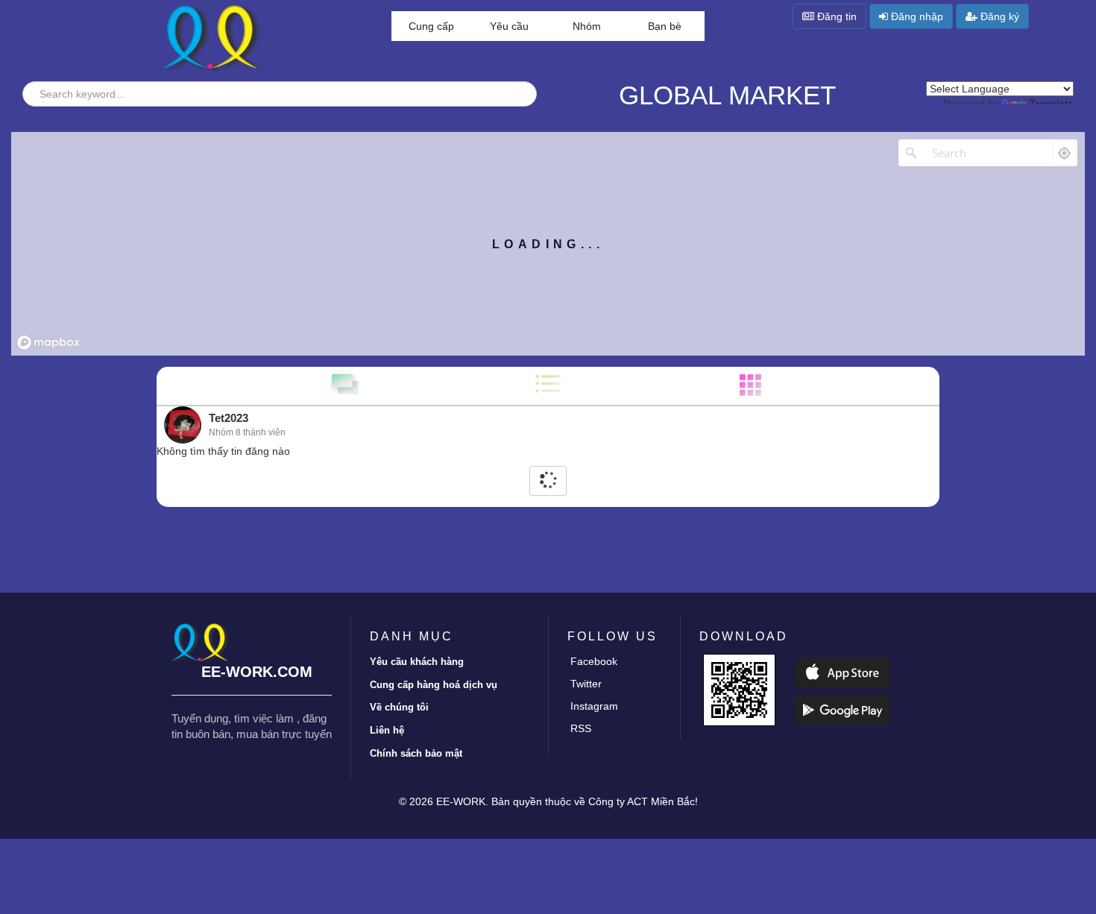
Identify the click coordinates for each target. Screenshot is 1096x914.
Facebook (593, 661)
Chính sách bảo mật (416, 753)
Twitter (586, 684)
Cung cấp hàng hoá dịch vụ (433, 684)
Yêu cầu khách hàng (417, 661)
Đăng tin (835, 16)
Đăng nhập (915, 16)
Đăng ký (998, 16)
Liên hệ (387, 730)
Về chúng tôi (399, 707)
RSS (580, 728)
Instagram (594, 706)
